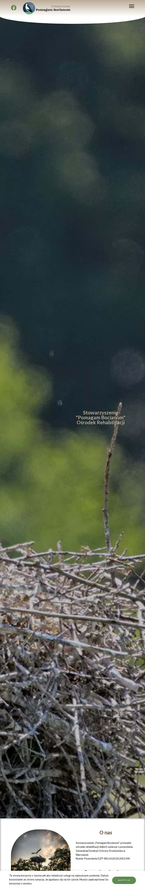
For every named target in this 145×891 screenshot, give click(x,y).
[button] (131, 6)
